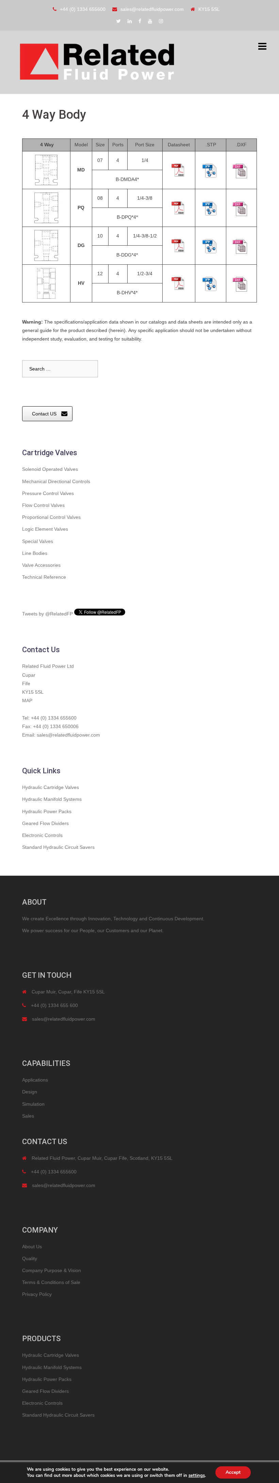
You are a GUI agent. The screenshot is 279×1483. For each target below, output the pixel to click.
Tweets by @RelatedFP (47, 613)
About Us (32, 1246)
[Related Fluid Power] (97, 62)
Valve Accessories (41, 565)
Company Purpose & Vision (51, 1270)
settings (196, 1475)
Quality (29, 1258)
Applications (35, 1080)
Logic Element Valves (45, 529)
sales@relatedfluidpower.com (152, 9)
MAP (27, 700)
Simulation (33, 1104)
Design (29, 1091)
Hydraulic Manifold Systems (52, 799)
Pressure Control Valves (48, 493)
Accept (233, 1472)
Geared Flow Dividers (45, 823)
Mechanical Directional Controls (56, 481)
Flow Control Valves (43, 505)
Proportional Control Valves (51, 517)
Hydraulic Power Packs (46, 811)
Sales (28, 1116)
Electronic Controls (42, 835)
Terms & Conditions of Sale (51, 1282)
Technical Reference (44, 577)
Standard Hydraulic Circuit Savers (58, 847)
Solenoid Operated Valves (50, 469)
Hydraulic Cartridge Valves (50, 787)
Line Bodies (34, 553)
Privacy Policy (37, 1294)
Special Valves (37, 541)
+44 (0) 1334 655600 (82, 9)
